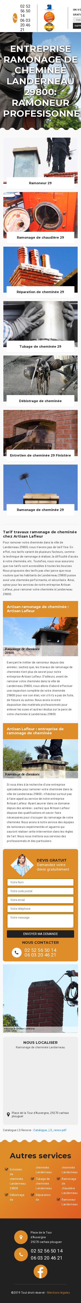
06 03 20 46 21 (25, 25)
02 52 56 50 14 (25, 11)
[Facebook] (40, 1271)
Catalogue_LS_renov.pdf (49, 1130)
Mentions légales (58, 1292)
